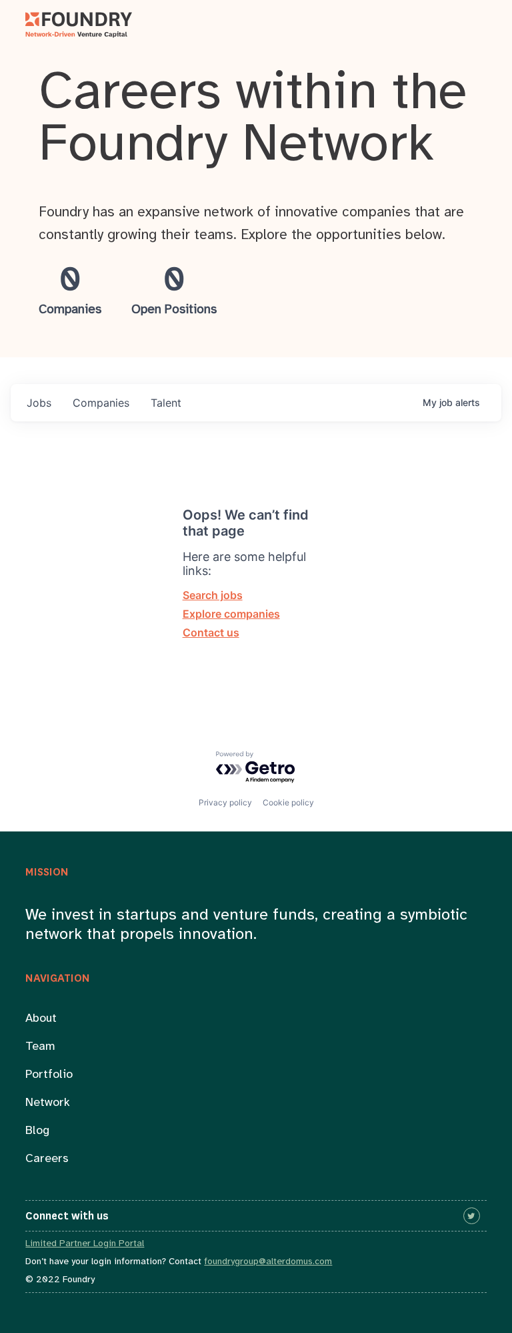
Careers (47, 1159)
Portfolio (49, 1075)
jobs (39, 402)
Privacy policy (225, 802)
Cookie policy (288, 802)
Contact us (211, 632)
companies (101, 402)
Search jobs (213, 595)
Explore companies (231, 613)
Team (40, 1046)
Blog (37, 1131)
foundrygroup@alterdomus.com (268, 1262)
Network (47, 1103)
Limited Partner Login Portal (84, 1244)
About (41, 1018)
